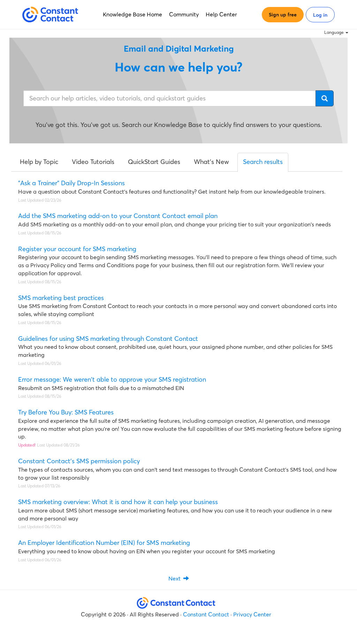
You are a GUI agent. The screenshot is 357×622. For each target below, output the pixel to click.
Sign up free (283, 15)
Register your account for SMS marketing (77, 249)
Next (175, 578)
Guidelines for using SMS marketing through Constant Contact (108, 339)
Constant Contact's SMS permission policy (79, 461)
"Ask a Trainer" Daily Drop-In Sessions (71, 183)
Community (184, 14)
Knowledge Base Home (132, 14)
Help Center (221, 14)
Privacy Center (252, 614)
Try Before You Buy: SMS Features (66, 412)
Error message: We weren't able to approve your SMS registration (112, 379)
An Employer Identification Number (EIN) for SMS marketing (104, 543)
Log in (320, 15)
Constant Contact (206, 614)
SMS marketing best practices (61, 298)
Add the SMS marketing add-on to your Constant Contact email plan (118, 216)
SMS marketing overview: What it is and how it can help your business (118, 502)
